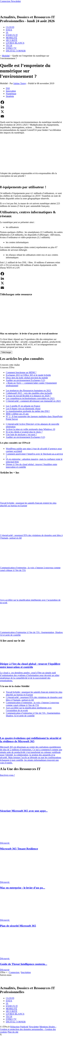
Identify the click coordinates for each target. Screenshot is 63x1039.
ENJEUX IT (12, 35)
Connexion (14, 972)
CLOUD (10, 27)
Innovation (11, 91)
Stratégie (10, 96)
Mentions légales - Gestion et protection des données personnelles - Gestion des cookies (28, 1029)
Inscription (26, 972)
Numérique (11, 93)
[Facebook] (31, 102)
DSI (8, 88)
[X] (31, 111)
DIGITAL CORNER (16, 51)
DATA (9, 30)
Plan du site (13, 1032)
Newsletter (34, 1026)
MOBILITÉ (11, 37)
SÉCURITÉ (11, 40)
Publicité (24, 1026)
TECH (9, 45)
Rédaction (15, 1026)
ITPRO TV (11, 48)
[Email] (31, 116)
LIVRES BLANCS (15, 43)
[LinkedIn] (31, 107)
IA (7, 32)
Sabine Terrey (19, 83)
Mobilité (6, 55)
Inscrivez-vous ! (7, 775)
